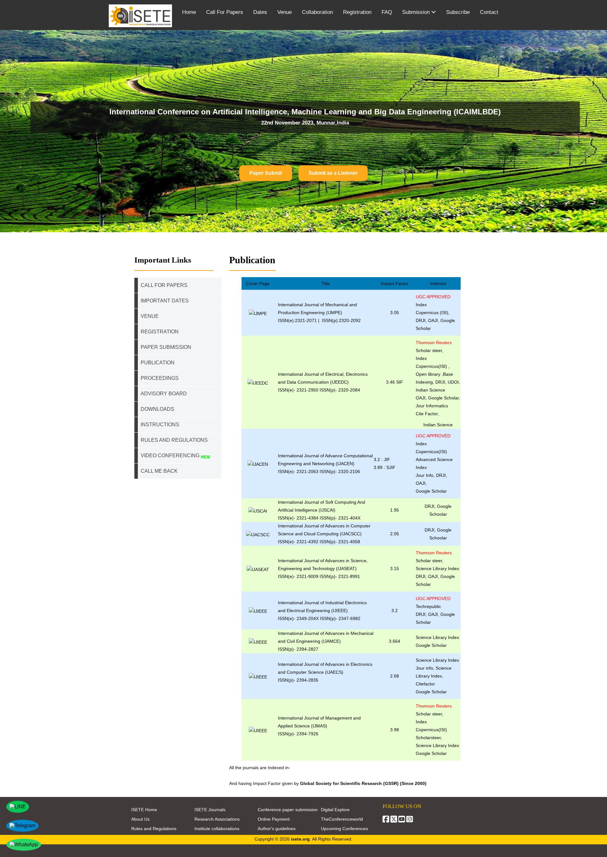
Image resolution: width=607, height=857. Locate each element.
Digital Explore (335, 809)
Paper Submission (166, 347)
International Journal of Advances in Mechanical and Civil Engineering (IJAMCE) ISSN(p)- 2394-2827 (325, 641)
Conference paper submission (288, 809)
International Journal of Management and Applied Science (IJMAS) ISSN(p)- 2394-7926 (319, 725)
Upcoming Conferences (344, 828)
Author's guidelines (277, 828)
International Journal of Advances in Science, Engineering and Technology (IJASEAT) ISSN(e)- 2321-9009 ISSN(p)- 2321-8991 (323, 568)
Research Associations (217, 819)
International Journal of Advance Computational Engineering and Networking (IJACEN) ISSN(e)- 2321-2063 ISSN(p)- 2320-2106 (325, 463)
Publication (158, 362)
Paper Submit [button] (265, 173)
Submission (416, 12)
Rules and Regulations (153, 828)
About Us (140, 819)
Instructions (160, 424)
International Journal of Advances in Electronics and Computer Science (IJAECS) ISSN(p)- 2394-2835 (325, 672)
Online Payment (274, 819)
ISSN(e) (286, 389)
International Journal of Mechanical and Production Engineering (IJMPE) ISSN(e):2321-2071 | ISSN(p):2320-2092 (319, 312)
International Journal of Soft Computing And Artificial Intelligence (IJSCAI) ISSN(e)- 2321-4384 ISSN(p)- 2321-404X (321, 510)
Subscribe (458, 12)
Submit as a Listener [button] (333, 173)
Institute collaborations (216, 828)
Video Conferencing (171, 455)
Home (189, 12)
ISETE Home (144, 809)
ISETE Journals (209, 809)
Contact (489, 12)
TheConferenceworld (342, 819)
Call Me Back (159, 471)
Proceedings (160, 378)
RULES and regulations (174, 440)
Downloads (157, 409)
